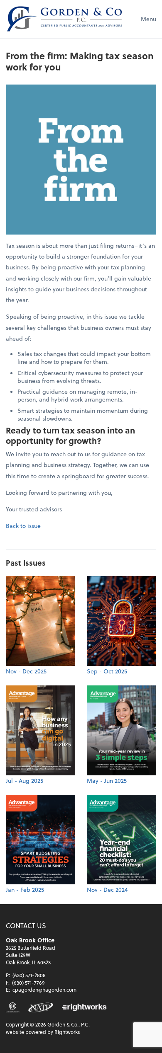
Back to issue (23, 525)
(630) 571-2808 (29, 975)
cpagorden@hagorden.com (44, 989)
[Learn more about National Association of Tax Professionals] (40, 1007)
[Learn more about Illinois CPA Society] (13, 1007)
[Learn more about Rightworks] (84, 1007)
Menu (148, 19)
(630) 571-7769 (28, 982)
